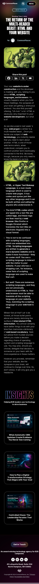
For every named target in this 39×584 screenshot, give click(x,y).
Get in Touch (19, 544)
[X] (23, 78)
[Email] (30, 78)
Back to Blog (20, 10)
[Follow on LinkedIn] (21, 559)
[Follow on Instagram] (17, 559)
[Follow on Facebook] (13, 559)
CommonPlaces (24, 40)
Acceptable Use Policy (22, 577)
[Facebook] (8, 78)
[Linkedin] (16, 78)
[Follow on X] (26, 559)
